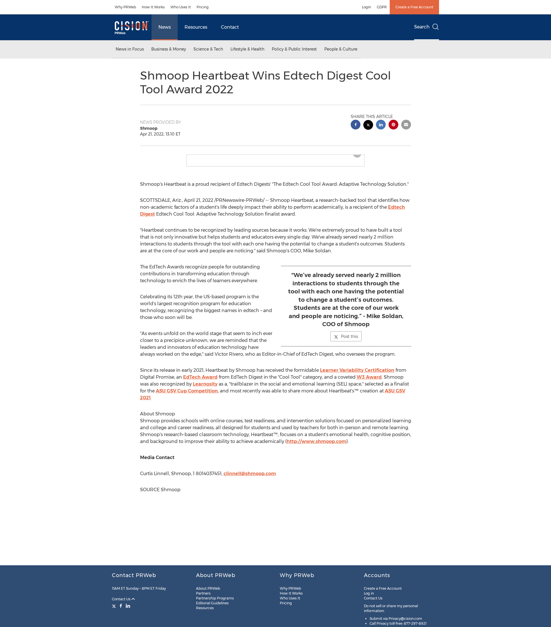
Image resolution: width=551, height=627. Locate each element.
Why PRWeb (125, 7)
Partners (203, 593)
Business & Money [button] (168, 49)
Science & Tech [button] (208, 49)
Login (366, 7)
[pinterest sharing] (393, 125)
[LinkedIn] (128, 606)
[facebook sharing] (355, 125)
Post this (349, 341)
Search (422, 27)
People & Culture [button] (340, 49)
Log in (369, 593)
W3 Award (369, 381)
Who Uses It (180, 7)
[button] (275, 157)
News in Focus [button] (130, 49)
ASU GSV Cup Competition (187, 395)
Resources (196, 27)
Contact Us (121, 599)
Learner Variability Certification (357, 375)
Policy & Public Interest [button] (294, 49)
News (164, 27)
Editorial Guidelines (212, 603)
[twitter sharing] (368, 125)
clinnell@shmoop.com (250, 478)
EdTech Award (200, 381)
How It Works (153, 7)
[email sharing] (406, 125)
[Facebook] (120, 606)
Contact (230, 27)
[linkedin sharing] (381, 125)
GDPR (382, 7)
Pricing (203, 7)
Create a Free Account (414, 7)
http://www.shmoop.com (316, 446)
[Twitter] (114, 606)
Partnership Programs (215, 598)
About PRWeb (208, 588)
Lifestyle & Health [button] (247, 49)
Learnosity (205, 388)
